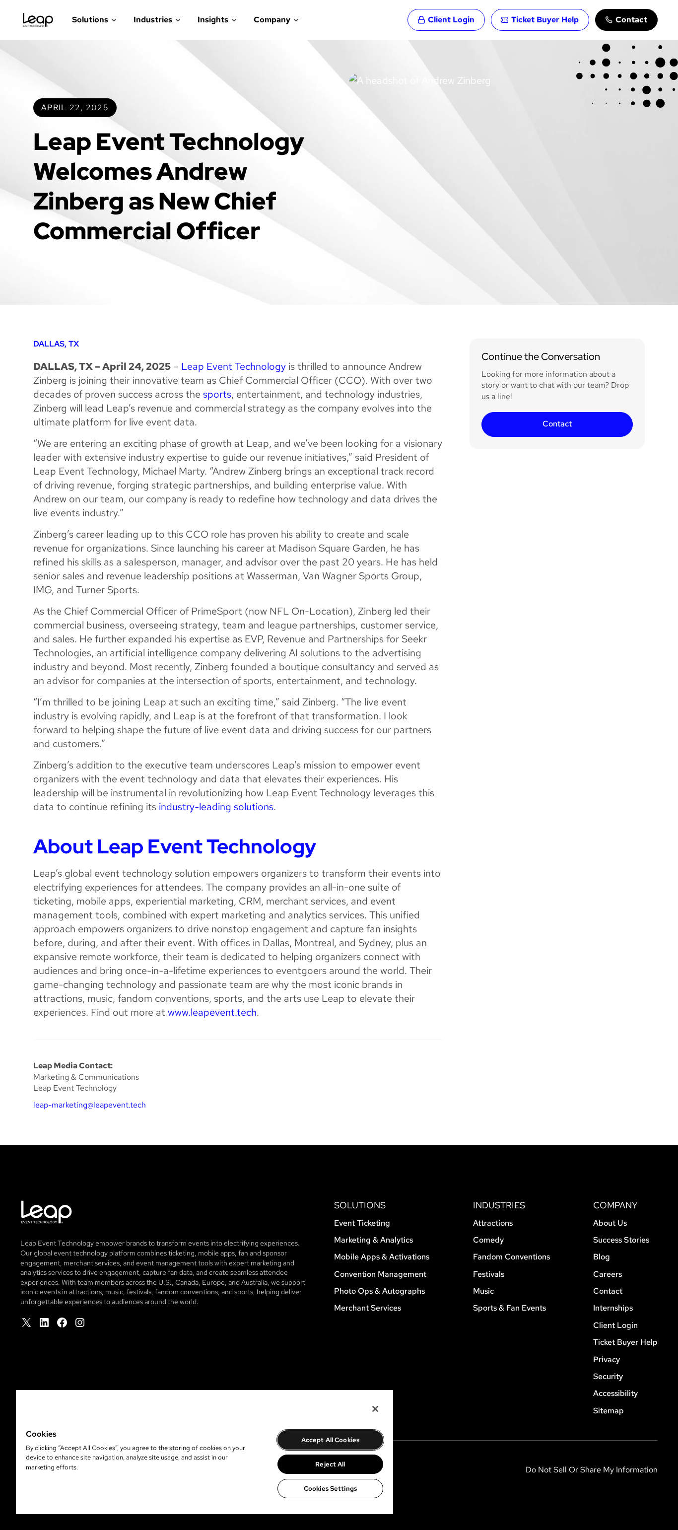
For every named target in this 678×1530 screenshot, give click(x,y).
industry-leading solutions (216, 806)
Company (272, 19)
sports (217, 394)
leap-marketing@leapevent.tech (89, 1105)
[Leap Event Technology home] (38, 20)
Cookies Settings (330, 1488)
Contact (557, 423)
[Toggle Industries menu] (177, 19)
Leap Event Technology (233, 366)
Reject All (330, 1464)
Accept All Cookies (330, 1440)
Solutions (90, 19)
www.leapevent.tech (212, 1012)
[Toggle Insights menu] (233, 19)
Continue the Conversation (540, 356)
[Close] (375, 1409)
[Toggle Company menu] (295, 19)
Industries (153, 19)
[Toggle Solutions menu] (113, 19)
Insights (213, 19)
